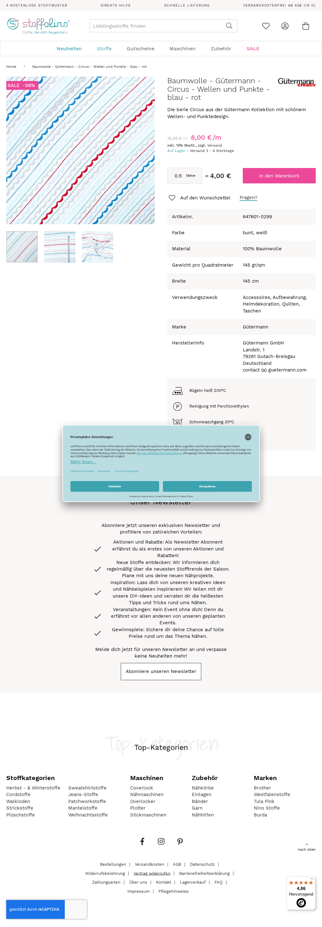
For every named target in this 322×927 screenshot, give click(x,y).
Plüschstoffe (20, 815)
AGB (177, 864)
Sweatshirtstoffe (87, 788)
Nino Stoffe (267, 808)
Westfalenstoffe (272, 794)
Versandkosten (149, 864)
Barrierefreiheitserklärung (204, 873)
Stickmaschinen (148, 815)
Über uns (138, 882)
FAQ (218, 882)
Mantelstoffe (82, 808)
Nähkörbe (203, 788)
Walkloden (18, 801)
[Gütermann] (297, 86)
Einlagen (201, 794)
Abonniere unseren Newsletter (161, 671)
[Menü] (312, 880)
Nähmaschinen (147, 794)
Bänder (200, 801)
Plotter (138, 808)
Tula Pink (264, 801)
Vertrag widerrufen (152, 873)
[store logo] (38, 26)
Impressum (138, 891)
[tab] (161, 48)
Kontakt (163, 882)
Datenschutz (202, 864)
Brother (262, 788)
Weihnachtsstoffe (88, 815)
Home (11, 67)
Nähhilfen (203, 815)
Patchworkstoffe (87, 801)
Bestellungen (113, 864)
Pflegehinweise (173, 891)
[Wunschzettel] (265, 25)
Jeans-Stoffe (83, 794)
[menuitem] (72, 48)
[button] (63, 247)
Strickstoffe (19, 808)
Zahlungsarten (106, 882)
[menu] (161, 48)
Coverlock (141, 788)
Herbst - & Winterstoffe (33, 788)
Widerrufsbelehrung (105, 873)
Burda (260, 815)
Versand (214, 145)
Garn (197, 808)
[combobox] (163, 25)
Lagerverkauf (193, 882)
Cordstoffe (18, 794)
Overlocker (142, 801)
